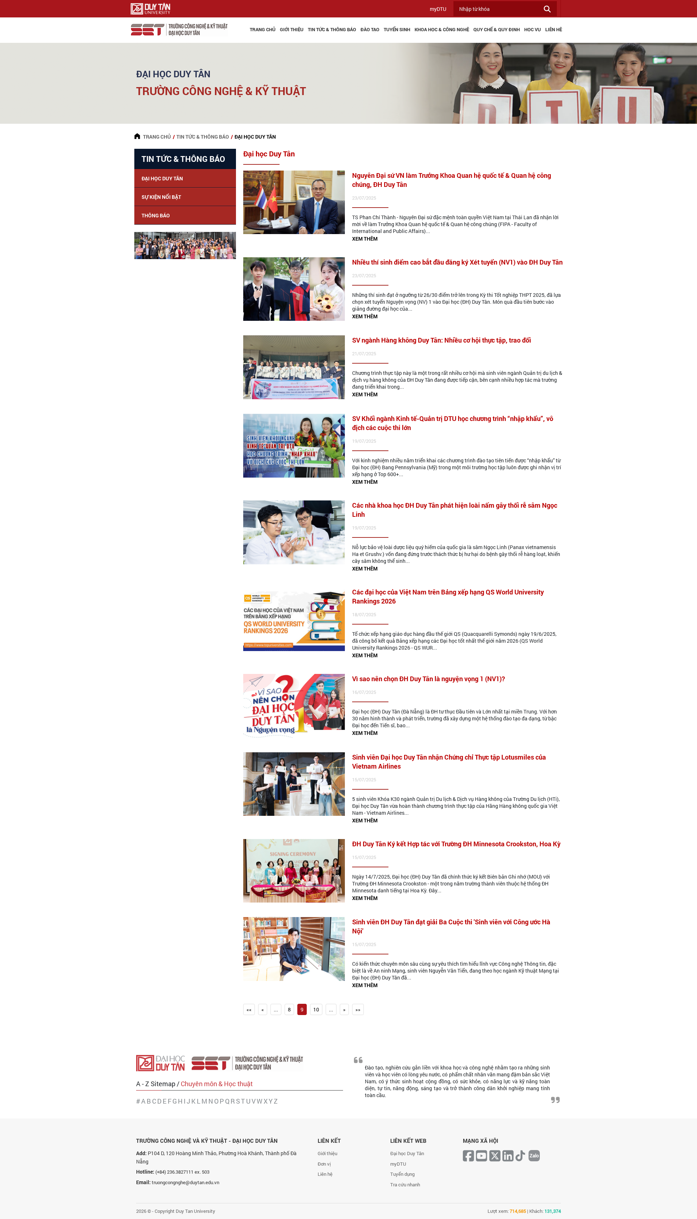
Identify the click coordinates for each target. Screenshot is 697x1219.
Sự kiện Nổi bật (161, 196)
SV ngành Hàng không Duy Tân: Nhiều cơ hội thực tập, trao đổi (441, 340)
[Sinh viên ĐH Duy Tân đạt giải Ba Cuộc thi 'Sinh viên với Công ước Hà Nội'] (294, 948)
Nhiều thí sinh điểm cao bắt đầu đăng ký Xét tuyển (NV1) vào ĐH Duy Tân (457, 262)
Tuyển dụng (402, 1174)
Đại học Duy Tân (162, 178)
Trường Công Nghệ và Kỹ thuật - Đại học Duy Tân (207, 1140)
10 (316, 1009)
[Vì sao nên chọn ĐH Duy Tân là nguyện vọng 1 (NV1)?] (294, 705)
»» (357, 1009)
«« (249, 1009)
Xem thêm (365, 238)
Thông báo (156, 215)
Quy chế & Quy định (496, 29)
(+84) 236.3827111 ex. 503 (182, 1172)
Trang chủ (263, 29)
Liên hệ (325, 1174)
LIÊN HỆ (553, 29)
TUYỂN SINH (397, 29)
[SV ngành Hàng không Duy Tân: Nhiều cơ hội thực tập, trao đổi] (294, 367)
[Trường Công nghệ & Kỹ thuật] (250, 1062)
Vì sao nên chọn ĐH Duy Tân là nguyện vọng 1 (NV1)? (428, 678)
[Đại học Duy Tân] (163, 1062)
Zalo (534, 1155)
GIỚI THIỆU (291, 29)
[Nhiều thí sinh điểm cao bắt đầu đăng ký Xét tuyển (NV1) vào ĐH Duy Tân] (294, 288)
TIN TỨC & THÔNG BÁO (332, 29)
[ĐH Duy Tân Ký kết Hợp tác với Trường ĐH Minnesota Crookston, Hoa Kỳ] (294, 870)
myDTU (438, 8)
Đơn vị (324, 1164)
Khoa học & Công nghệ (442, 29)
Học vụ (532, 29)
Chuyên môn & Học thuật (217, 1083)
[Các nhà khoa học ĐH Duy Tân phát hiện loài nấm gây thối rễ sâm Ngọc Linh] (294, 531)
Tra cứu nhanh (405, 1184)
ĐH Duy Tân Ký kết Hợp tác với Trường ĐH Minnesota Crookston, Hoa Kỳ (456, 843)
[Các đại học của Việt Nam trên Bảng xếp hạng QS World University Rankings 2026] (294, 618)
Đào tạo (369, 29)
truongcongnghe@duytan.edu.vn (185, 1182)
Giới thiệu (327, 1153)
